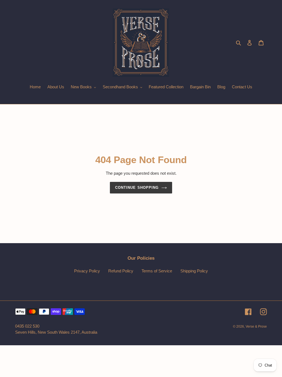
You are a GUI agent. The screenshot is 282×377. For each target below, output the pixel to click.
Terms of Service (157, 271)
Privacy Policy (87, 271)
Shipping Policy (194, 271)
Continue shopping (137, 187)
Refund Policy (120, 271)
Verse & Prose (256, 326)
